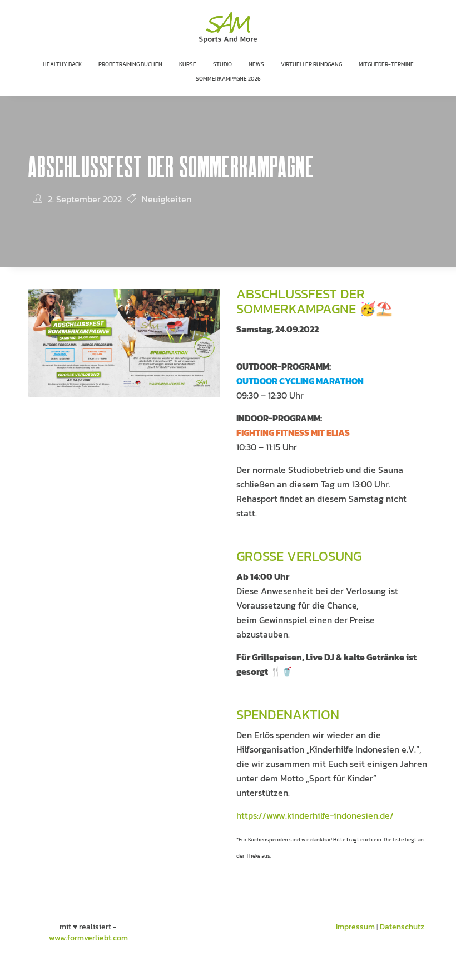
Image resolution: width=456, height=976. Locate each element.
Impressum (355, 927)
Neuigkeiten (166, 199)
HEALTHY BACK (62, 64)
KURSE (187, 64)
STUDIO (222, 64)
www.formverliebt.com (88, 938)
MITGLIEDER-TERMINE (386, 64)
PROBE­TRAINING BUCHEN (130, 64)
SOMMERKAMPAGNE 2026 (228, 78)
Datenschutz (402, 927)
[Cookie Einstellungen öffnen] (24, 962)
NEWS (256, 64)
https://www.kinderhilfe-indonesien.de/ (315, 815)
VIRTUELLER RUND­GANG (311, 64)
